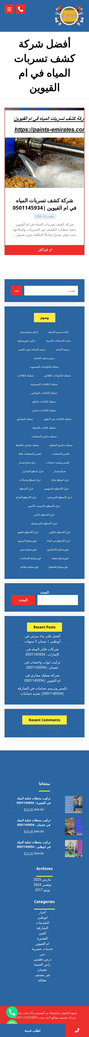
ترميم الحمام (63, 349)
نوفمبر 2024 (42, 884)
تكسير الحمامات (61, 454)
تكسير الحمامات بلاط (30, 454)
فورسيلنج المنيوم (27, 541)
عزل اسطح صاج (60, 480)
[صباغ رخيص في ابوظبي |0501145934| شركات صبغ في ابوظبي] (69, 15)
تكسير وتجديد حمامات (58, 462)
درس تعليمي (42, 959)
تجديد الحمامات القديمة (58, 340)
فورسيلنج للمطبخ (58, 567)
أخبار (42, 912)
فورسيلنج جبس (28, 549)
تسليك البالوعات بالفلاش (57, 375)
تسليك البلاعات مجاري (44, 410)
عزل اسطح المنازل (32, 471)
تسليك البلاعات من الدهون (57, 419)
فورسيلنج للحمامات (30, 558)
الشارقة (42, 927)
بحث (16, 290)
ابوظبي (42, 917)
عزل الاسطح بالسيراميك (44, 523)
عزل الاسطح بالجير (44, 514)
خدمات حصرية (42, 948)
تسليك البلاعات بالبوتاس (44, 393)
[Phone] (12, 1012)
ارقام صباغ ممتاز (29, 332)
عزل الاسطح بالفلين (60, 532)
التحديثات (42, 922)
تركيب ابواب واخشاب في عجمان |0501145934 (42, 665)
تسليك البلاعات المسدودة (44, 384)
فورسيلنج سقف (59, 558)
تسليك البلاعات (25, 375)
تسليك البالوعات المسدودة (44, 367)
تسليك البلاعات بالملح (44, 401)
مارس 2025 (42, 879)
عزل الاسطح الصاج (26, 497)
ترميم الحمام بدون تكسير (32, 349)
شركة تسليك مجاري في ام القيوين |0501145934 (42, 678)
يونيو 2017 (42, 889)
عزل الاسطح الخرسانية (59, 497)
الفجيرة (42, 938)
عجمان (42, 969)
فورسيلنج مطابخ (29, 567)
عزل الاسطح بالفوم (27, 532)
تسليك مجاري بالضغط (27, 445)
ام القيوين (42, 943)
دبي (42, 954)
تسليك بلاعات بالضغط (44, 427)
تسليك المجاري (25, 419)
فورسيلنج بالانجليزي (57, 549)
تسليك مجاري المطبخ (61, 445)
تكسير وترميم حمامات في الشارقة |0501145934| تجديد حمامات (42, 691)
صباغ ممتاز (60, 471)
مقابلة (42, 980)
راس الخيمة (42, 964)
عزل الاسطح (26, 488)
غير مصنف (42, 974)
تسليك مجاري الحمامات (44, 436)
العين (42, 933)
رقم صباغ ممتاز (27, 462)
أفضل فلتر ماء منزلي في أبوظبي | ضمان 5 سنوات (42, 639)
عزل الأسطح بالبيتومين (56, 488)
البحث (44, 592)
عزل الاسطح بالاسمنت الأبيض (44, 506)
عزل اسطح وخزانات (30, 480)
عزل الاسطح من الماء (58, 541)
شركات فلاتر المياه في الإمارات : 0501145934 (42, 652)
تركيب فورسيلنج (27, 340)
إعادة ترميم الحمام (58, 332)
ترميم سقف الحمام (44, 358)
